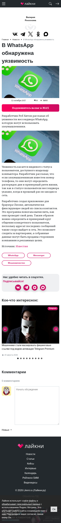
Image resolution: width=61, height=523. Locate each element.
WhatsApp (13, 255)
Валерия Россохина (30, 19)
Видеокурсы (30, 482)
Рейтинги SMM (31, 478)
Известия (22, 246)
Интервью (30, 468)
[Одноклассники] (38, 34)
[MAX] (45, 34)
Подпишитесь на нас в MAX (30, 107)
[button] (18, 358)
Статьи (30, 459)
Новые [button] (6, 430)
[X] (30, 34)
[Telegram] (22, 34)
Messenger (38, 255)
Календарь (30, 473)
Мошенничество (16, 263)
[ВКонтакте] (15, 34)
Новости (30, 454)
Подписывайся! (13, 281)
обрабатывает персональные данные (21, 504)
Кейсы (30, 463)
